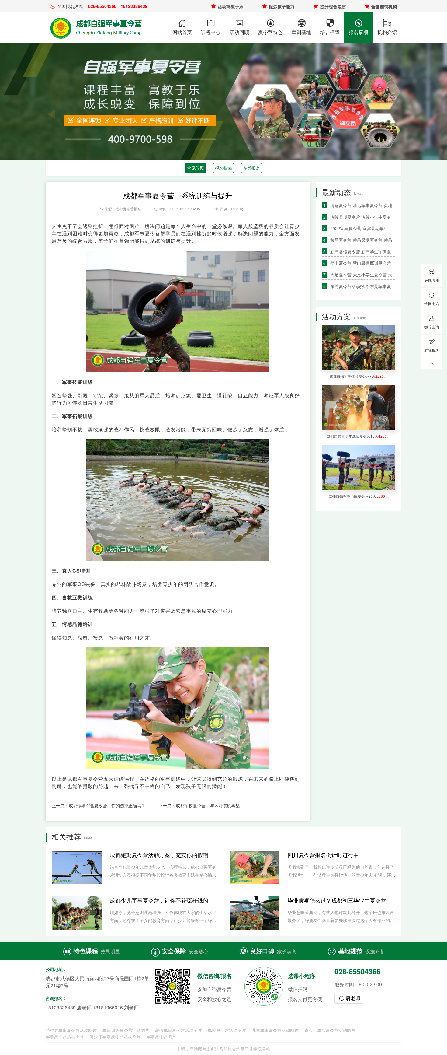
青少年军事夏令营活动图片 (115, 1036)
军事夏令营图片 (161, 1036)
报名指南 (223, 168)
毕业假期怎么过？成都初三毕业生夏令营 (337, 900)
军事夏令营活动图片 (65, 1036)
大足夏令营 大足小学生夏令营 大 (361, 275)
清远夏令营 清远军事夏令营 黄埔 (361, 205)
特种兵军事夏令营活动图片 (71, 1030)
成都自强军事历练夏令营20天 (358, 496)
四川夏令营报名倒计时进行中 (323, 855)
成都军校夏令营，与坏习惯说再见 (208, 805)
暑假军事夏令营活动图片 (178, 1030)
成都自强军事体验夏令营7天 (358, 376)
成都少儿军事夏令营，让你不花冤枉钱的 (159, 900)
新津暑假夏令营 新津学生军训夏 (360, 251)
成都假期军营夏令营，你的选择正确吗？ (107, 805)
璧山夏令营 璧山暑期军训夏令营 (360, 263)
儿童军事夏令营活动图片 (275, 1030)
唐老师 (349, 997)
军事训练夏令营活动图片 (125, 1030)
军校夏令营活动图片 (227, 1030)
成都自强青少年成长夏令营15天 (358, 436)
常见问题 (195, 168)
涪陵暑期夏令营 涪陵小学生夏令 (360, 217)
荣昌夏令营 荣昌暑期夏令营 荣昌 (361, 240)
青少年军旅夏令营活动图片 (329, 1030)
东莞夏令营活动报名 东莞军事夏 (360, 286)
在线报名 (251, 168)
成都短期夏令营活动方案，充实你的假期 (159, 855)
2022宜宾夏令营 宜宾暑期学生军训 (363, 228)
